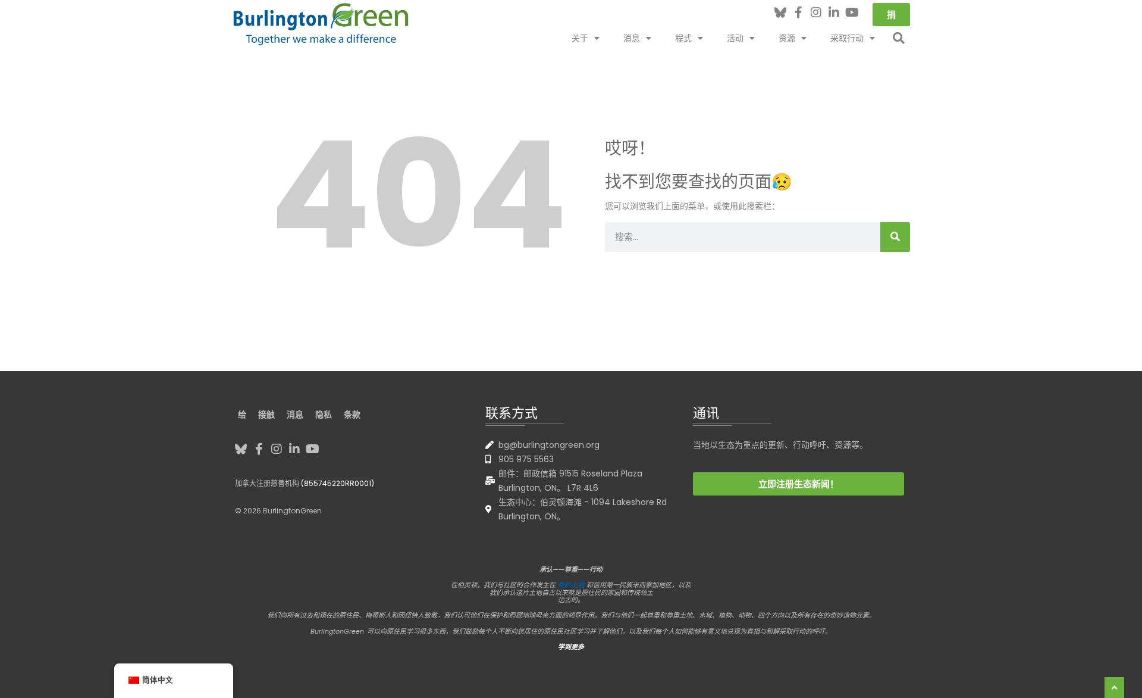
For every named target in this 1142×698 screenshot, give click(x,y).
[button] (899, 38)
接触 (266, 414)
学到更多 (571, 647)
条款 (352, 414)
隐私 (323, 414)
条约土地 (571, 585)
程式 (683, 38)
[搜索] (895, 237)
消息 (631, 38)
